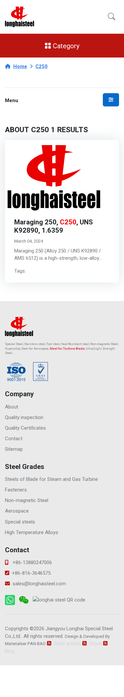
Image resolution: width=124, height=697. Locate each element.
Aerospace (17, 511)
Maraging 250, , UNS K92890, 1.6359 (53, 226)
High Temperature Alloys (31, 532)
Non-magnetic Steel (104, 344)
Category (65, 46)
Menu (11, 100)
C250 (41, 66)
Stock (95, 643)
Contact (13, 439)
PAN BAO (36, 643)
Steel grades (67, 643)
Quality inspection (24, 417)
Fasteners (16, 490)
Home (20, 66)
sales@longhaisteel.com (39, 584)
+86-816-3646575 (31, 573)
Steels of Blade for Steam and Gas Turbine (51, 479)
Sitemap (14, 449)
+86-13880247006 (31, 562)
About (11, 407)
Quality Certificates (25, 428)
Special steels (20, 522)
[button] (111, 17)
